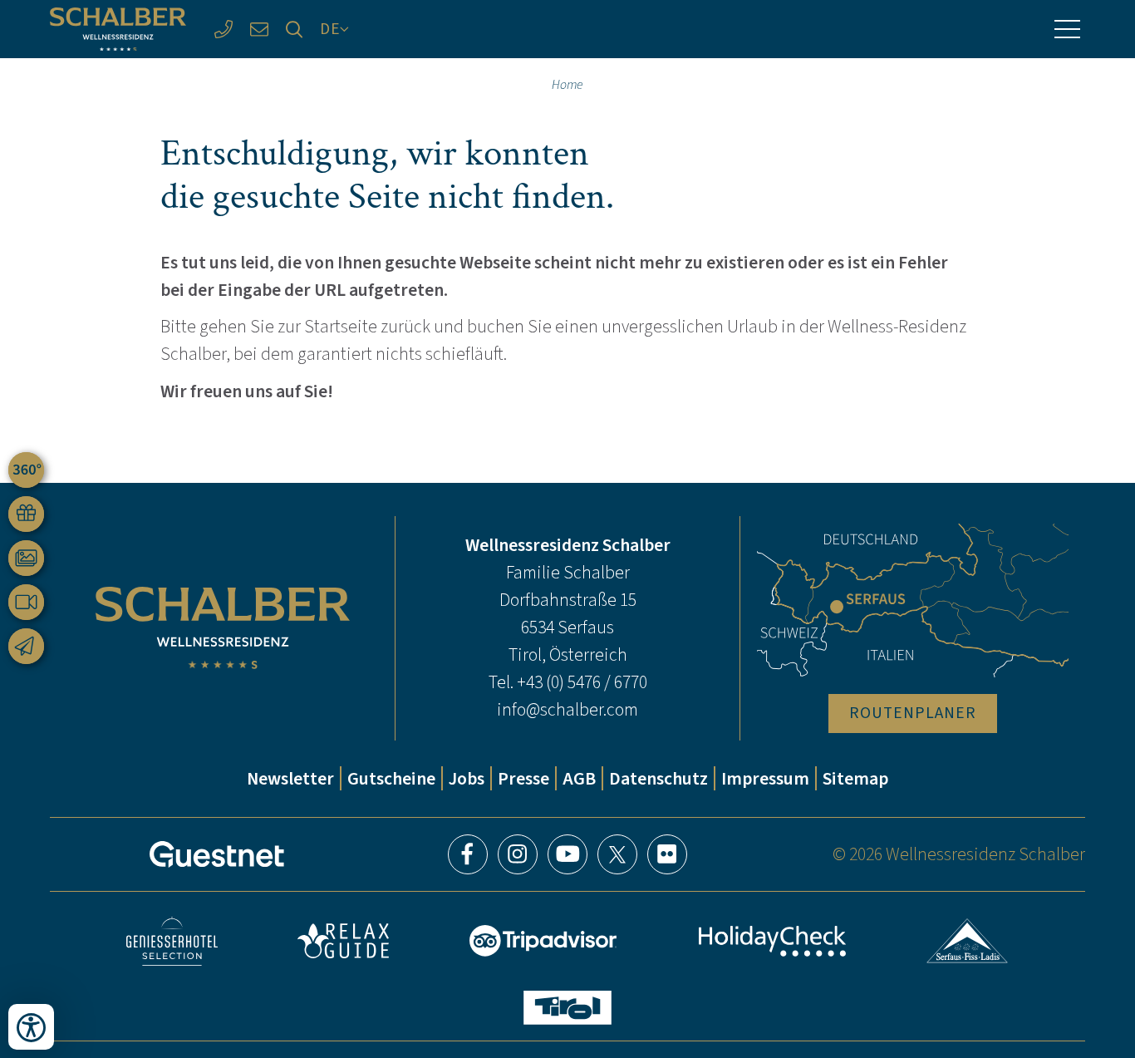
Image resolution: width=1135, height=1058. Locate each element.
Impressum (765, 778)
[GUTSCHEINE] (26, 514)
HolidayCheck (772, 941)
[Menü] (1067, 29)
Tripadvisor (543, 941)
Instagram (518, 854)
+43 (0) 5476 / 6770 (582, 682)
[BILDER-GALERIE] (26, 558)
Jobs (466, 778)
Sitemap (855, 778)
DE (330, 28)
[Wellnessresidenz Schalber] (118, 29)
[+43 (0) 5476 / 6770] (223, 29)
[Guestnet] (217, 854)
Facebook (468, 854)
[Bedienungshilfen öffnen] (31, 1027)
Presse (523, 778)
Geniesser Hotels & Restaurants (172, 941)
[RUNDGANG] (26, 470)
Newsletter (290, 778)
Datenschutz (658, 778)
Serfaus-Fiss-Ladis (967, 940)
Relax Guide (343, 940)
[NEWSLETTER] (26, 646)
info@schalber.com (567, 709)
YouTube (567, 854)
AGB (579, 778)
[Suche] (294, 29)
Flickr (667, 854)
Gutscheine (391, 778)
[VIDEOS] (26, 602)
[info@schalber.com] (259, 29)
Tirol (567, 1008)
